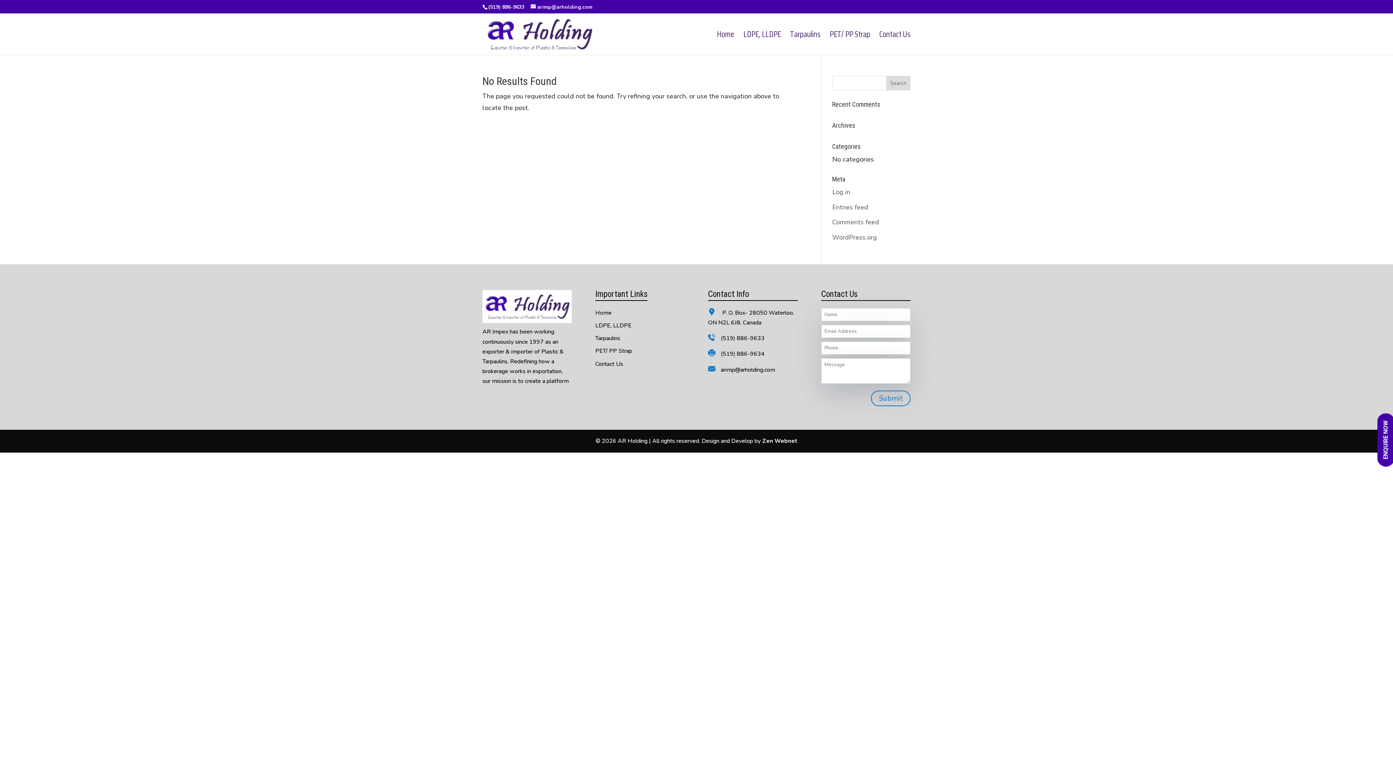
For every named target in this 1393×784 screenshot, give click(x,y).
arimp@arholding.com (748, 370)
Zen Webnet (779, 441)
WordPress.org (854, 237)
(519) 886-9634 (743, 354)
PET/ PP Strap (850, 36)
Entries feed (850, 207)
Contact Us (895, 36)
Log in (841, 192)
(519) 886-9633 (506, 7)
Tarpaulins (805, 36)
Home (725, 36)
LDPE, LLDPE (762, 36)
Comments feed (855, 222)
